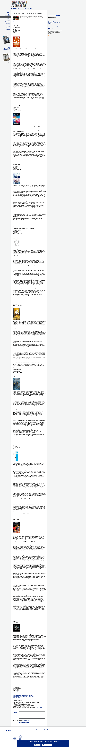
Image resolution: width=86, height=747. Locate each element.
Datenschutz (8, 30)
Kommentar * (15, 712)
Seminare (29, 8)
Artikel (9, 17)
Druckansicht (17, 21)
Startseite (8, 12)
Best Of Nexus (21, 728)
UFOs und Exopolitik (22, 734)
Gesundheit (20, 729)
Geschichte (20, 737)
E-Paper (8, 18)
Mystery (20, 733)
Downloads (8, 23)
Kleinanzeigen (7, 21)
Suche (58, 15)
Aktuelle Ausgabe (15, 8)
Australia (50, 728)
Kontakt (9, 26)
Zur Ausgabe (8, 47)
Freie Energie (21, 735)
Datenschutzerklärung (51, 742)
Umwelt (20, 738)
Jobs (9, 24)
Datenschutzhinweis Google (52, 17)
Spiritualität (20, 736)
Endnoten (8, 20)
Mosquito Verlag (45, 729)
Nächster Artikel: (24, 695)
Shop (25, 8)
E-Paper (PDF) (7, 62)
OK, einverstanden (47, 744)
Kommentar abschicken (24, 722)
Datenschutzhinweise (25, 720)
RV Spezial (20, 739)
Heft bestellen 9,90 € (7, 48)
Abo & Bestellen (7, 15)
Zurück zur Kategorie (16, 697)
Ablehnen (37, 744)
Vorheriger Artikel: (24, 696)
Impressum (8, 29)
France (50, 729)
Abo (21, 8)
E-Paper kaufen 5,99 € (6, 49)
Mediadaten (8, 27)
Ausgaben (8, 14)
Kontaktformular (39, 707)
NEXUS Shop (45, 728)
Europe (50, 733)
